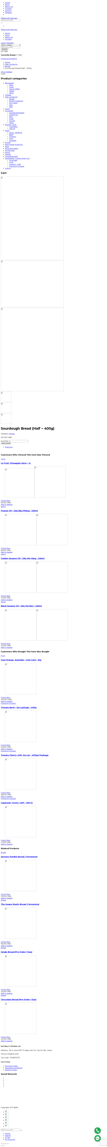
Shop (7, 5)
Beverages (9, 83)
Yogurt (8, 168)
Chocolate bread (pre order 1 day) (18, 999)
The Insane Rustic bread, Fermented (20, 904)
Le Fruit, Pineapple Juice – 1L (16, 463)
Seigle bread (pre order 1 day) (16, 952)
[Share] (4, 1143)
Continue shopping (9, 59)
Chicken (12, 137)
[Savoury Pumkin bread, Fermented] (20, 891)
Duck (7, 109)
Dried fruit (13, 115)
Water (11, 91)
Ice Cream (13, 103)
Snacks (8, 154)
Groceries (9, 111)
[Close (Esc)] (2, 1143)
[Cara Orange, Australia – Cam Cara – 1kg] (20, 694)
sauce (7, 152)
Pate (7, 147)
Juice (11, 87)
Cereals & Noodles (16, 113)
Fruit (11, 162)
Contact (8, 9)
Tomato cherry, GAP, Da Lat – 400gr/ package (24, 755)
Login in (8, 11)
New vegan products (14, 145)
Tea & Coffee (14, 89)
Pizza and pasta (11, 149)
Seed (11, 119)
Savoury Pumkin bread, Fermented (19, 857)
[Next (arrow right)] (4, 1145)
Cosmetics (13, 127)
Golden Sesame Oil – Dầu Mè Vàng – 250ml (22, 558)
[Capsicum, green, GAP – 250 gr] (20, 837)
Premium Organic (16, 166)
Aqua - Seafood (15, 133)
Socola (12, 121)
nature (12, 129)
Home (7, 3)
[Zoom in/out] (8, 1143)
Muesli (7, 143)
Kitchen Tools (10, 125)
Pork (11, 139)
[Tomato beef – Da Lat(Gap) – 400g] (20, 741)
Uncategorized (11, 156)
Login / (3, 43)
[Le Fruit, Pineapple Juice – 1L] (35, 497)
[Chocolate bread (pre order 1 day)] (20, 1033)
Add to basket (6, 443)
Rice (11, 117)
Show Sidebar (6, 72)
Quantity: (5, 441)
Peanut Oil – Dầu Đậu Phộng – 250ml (19, 511)
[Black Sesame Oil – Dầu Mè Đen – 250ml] (36, 640)
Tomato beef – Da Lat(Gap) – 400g (18, 707)
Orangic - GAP (15, 164)
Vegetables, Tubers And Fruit (17, 158)
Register (8, 13)
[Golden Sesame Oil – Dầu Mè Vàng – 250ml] (36, 592)
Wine (11, 93)
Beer (11, 85)
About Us (9, 7)
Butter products (16, 101)
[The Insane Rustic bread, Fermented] (20, 938)
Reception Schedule (13, 1068)
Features (9, 447)
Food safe (13, 160)
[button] (1, 51)
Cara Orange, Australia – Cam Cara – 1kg (21, 660)
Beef (11, 135)
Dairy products (11, 64)
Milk (11, 107)
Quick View (5, 501)
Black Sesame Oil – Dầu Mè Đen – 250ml (21, 606)
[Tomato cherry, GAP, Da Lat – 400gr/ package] (20, 789)
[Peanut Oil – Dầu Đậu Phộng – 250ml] (36, 545)
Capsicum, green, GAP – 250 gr (17, 803)
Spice (11, 123)
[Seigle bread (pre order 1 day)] (20, 986)
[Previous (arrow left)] (2, 1145)
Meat (7, 131)
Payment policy (11, 1066)
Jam (11, 105)
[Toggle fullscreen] (6, 1143)
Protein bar (10, 150)
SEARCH (4, 49)
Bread (7, 66)
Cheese (8, 95)
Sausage (12, 141)
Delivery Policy (11, 1070)
